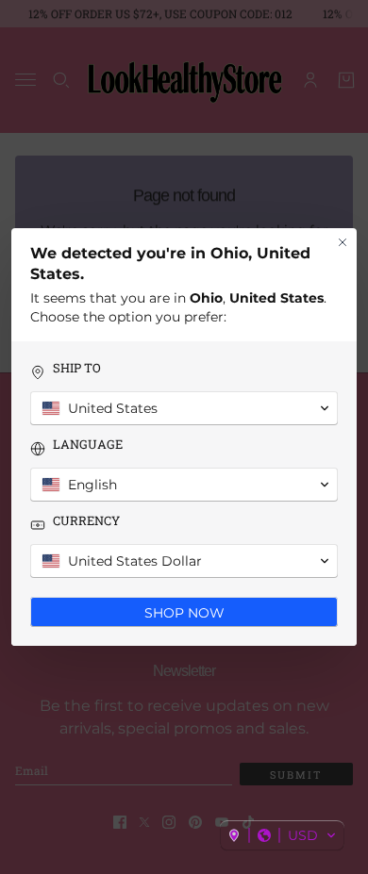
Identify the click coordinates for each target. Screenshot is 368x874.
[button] (282, 835)
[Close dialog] (342, 242)
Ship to (77, 368)
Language (88, 445)
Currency (86, 521)
